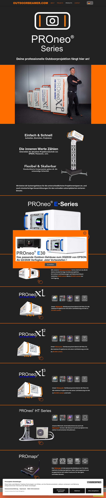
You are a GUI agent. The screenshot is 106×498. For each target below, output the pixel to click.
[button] (84, 233)
